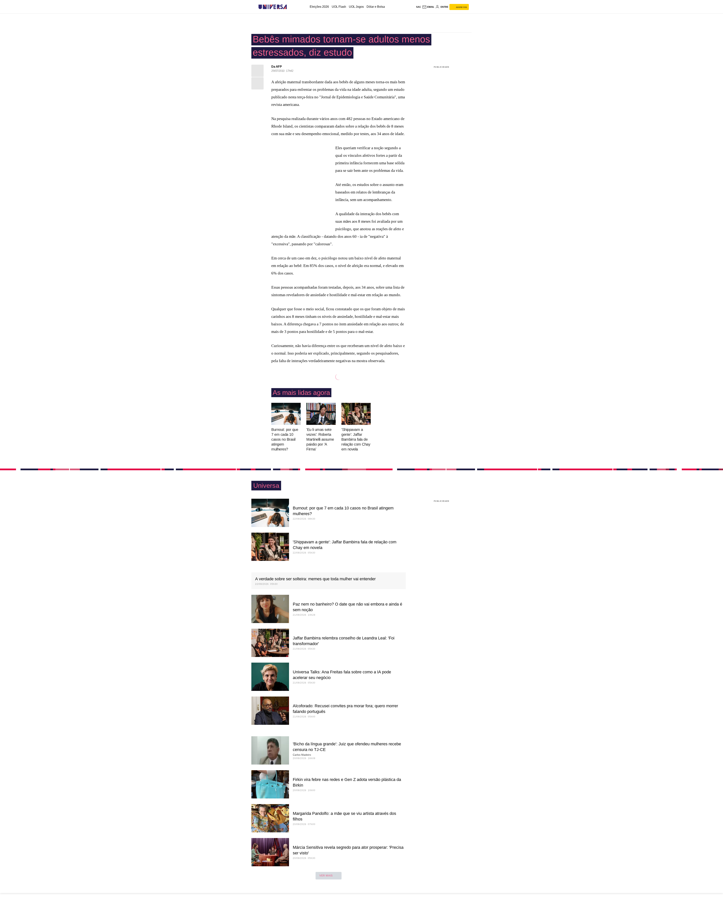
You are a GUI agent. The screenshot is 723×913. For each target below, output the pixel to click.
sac (418, 7)
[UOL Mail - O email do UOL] (428, 7)
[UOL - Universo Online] (290, 7)
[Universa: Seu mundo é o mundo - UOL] (273, 7)
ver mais (326, 875)
